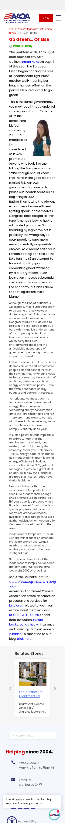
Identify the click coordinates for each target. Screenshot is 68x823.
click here (24, 639)
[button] (10, 688)
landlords (16, 605)
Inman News (30, 61)
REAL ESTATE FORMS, (24, 615)
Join (46, 18)
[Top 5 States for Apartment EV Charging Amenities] (32, 674)
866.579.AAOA (29, 763)
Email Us (25, 780)
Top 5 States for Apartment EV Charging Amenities (31, 694)
